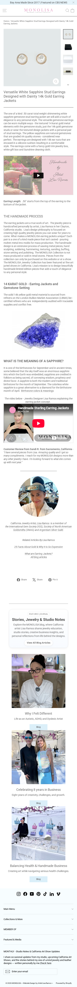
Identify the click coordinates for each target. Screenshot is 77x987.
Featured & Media (12, 939)
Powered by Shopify (64, 983)
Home (6, 21)
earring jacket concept (37, 401)
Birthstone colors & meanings (37, 390)
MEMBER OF (10, 929)
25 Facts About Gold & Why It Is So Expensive (38, 546)
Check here (45, 963)
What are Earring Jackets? (38, 553)
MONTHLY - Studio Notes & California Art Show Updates (32, 951)
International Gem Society (23, 526)
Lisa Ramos (43, 523)
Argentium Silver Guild (51, 530)
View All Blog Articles (38, 642)
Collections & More (13, 919)
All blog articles (39, 557)
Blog (38, 727)
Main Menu (9, 909)
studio (18, 229)
